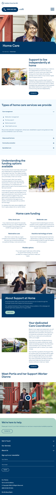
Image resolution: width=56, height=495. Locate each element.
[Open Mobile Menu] (52, 9)
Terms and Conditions (8, 482)
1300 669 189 (11, 9)
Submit (5, 469)
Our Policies (5, 480)
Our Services (5, 51)
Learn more (10, 312)
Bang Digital (9, 492)
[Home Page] (16, 3)
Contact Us (34, 93)
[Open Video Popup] (28, 398)
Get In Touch (6, 441)
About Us (5, 450)
